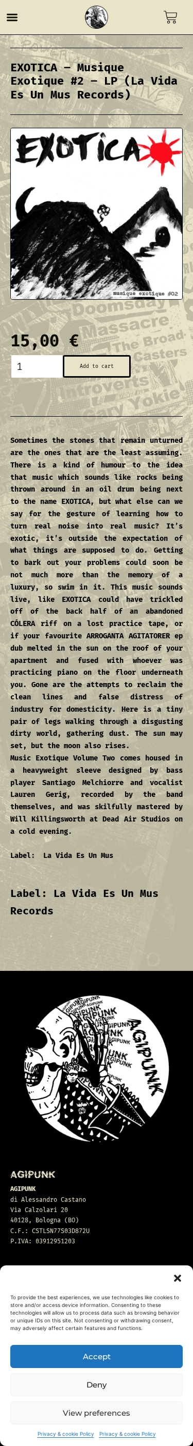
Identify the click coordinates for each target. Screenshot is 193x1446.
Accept (97, 1356)
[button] (177, 1278)
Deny (96, 1385)
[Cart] (170, 17)
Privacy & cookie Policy (66, 1434)
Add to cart (97, 366)
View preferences (96, 1413)
